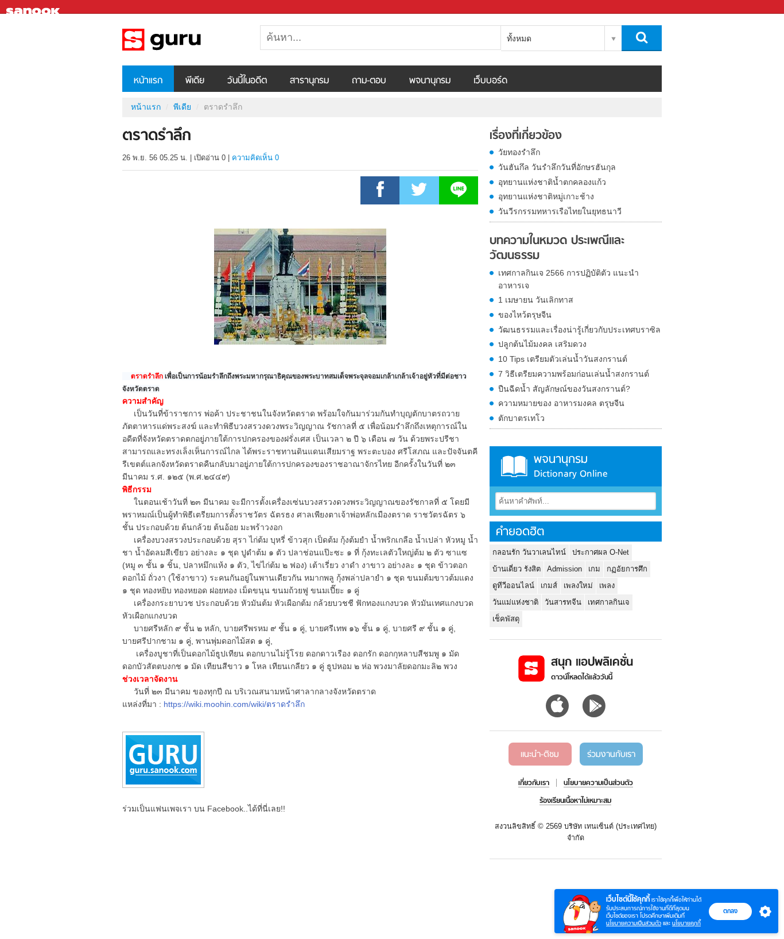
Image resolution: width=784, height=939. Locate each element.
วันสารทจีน (563, 602)
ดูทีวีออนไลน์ (513, 585)
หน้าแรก (148, 81)
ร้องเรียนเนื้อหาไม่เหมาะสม (575, 801)
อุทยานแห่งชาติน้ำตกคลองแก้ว (552, 182)
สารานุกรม (309, 81)
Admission (564, 569)
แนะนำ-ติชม (540, 755)
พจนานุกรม (430, 81)
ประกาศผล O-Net (600, 552)
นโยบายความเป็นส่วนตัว (633, 923)
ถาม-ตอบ (369, 81)
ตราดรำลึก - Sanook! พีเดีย (182, 39)
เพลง (607, 585)
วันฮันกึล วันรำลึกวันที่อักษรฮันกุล (557, 167)
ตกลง (730, 910)
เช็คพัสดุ (505, 619)
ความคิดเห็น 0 (255, 157)
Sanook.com (34, 7)
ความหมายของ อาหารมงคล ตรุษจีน (561, 403)
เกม (594, 569)
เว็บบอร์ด (490, 81)
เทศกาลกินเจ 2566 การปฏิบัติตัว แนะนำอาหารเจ (568, 279)
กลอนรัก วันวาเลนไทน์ (529, 552)
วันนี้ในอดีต (247, 81)
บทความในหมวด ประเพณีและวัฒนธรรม (557, 248)
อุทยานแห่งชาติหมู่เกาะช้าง (546, 196)
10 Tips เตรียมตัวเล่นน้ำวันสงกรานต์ (562, 359)
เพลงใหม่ (578, 585)
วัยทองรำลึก (519, 152)
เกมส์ (549, 585)
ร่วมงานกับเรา (611, 755)
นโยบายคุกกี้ (686, 923)
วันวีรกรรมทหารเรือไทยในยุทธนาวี (560, 211)
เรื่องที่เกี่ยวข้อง (526, 136)
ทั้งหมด (519, 38)
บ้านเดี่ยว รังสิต (516, 569)
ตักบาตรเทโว (521, 418)
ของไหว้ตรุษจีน (525, 314)
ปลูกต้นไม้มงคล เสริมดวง (542, 344)
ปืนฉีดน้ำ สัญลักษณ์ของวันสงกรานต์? (564, 388)
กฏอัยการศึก (627, 569)
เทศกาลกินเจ (609, 602)
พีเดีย (194, 81)
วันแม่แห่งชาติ (515, 602)
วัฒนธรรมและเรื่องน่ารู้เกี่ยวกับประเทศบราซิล (579, 329)
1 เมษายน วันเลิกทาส (535, 299)
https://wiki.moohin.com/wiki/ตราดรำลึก (234, 704)
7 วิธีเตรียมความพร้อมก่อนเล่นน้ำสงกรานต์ (573, 373)
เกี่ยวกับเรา (533, 783)
